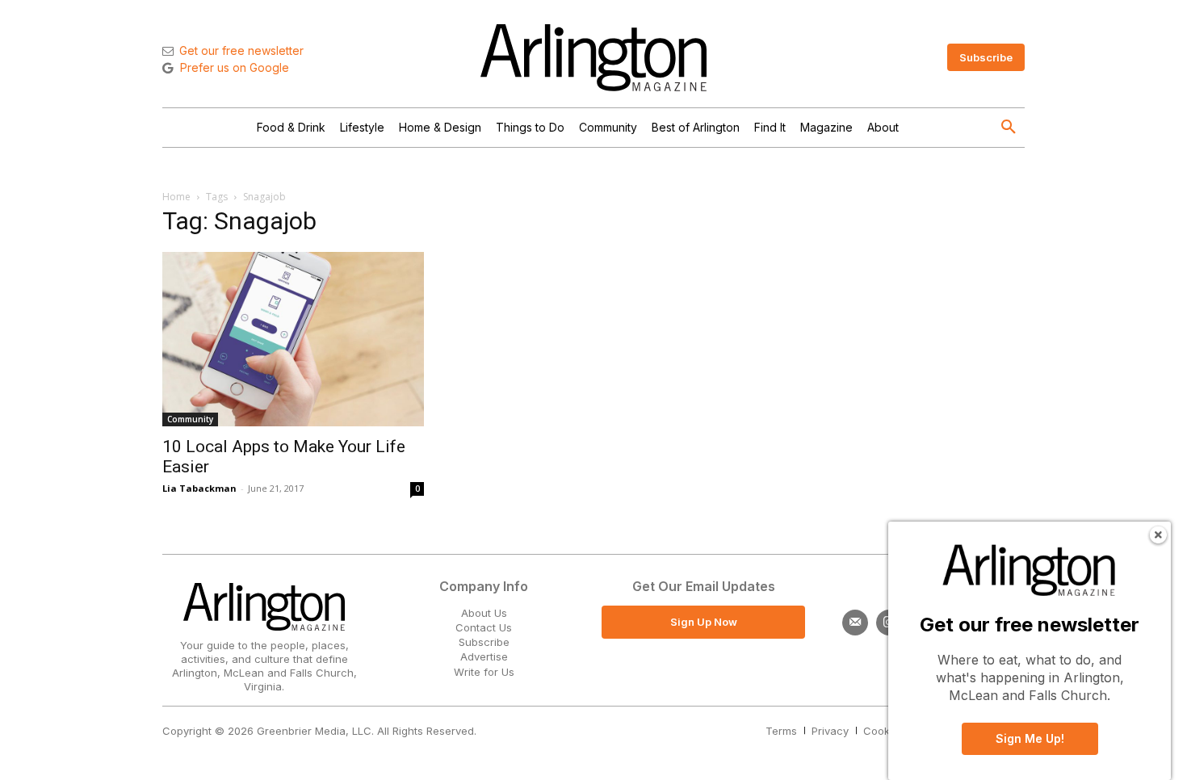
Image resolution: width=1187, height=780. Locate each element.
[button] (1008, 127)
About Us (484, 612)
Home (176, 196)
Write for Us (484, 671)
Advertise (484, 656)
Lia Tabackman (199, 488)
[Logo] (593, 57)
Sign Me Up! (1030, 738)
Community (190, 419)
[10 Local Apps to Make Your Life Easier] (293, 339)
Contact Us (483, 627)
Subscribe (484, 641)
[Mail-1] (855, 622)
